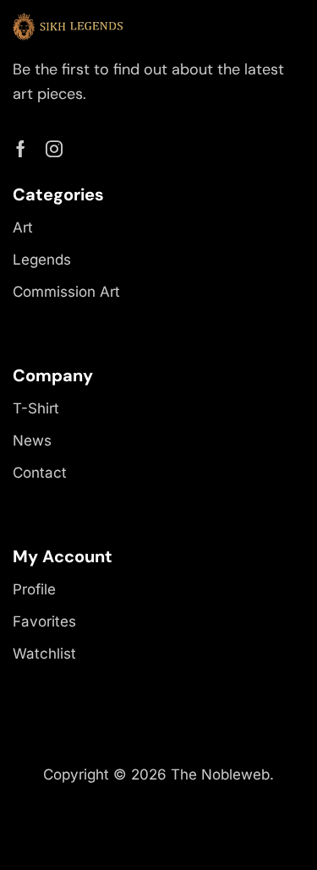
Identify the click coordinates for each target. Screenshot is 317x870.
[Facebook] (21, 148)
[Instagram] (54, 148)
